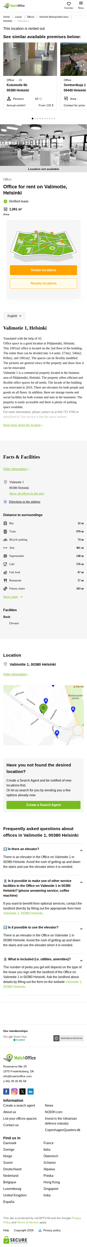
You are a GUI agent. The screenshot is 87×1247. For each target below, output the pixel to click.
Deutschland (12, 1169)
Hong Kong (52, 1182)
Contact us (11, 1125)
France (49, 1143)
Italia (47, 1149)
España (8, 1202)
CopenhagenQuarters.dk (62, 1130)
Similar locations (43, 270)
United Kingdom (15, 1195)
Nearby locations (44, 283)
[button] (53, 47)
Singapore (51, 1188)
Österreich (51, 1156)
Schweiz (50, 1162)
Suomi (8, 1162)
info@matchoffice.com (17, 1076)
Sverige (8, 1149)
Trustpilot (9, 1012)
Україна (49, 1169)
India (47, 1195)
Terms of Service (28, 1222)
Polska (48, 1175)
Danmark (9, 1143)
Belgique (9, 1182)
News (49, 1105)
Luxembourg (12, 1188)
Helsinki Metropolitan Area (53, 17)
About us (9, 1112)
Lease (18, 17)
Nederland (10, 1175)
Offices (30, 17)
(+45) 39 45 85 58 (14, 1081)
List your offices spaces (20, 1118)
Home (6, 17)
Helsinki (7, 21)
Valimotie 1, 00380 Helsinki (22, 913)
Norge (7, 1156)
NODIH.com (53, 1112)
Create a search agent (19, 1105)
